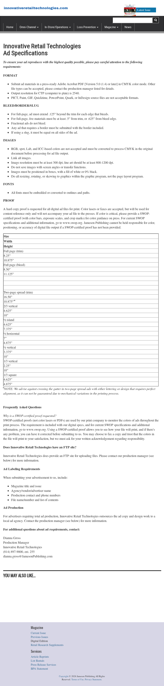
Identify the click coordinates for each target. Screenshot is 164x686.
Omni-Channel (28, 27)
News (128, 27)
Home (9, 27)
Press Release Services (43, 664)
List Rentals (37, 660)
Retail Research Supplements (47, 645)
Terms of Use (77, 679)
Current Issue (38, 633)
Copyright (63, 676)
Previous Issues (39, 637)
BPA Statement (39, 668)
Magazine (110, 27)
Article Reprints (40, 656)
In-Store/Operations (57, 27)
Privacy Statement (93, 679)
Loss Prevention (86, 27)
